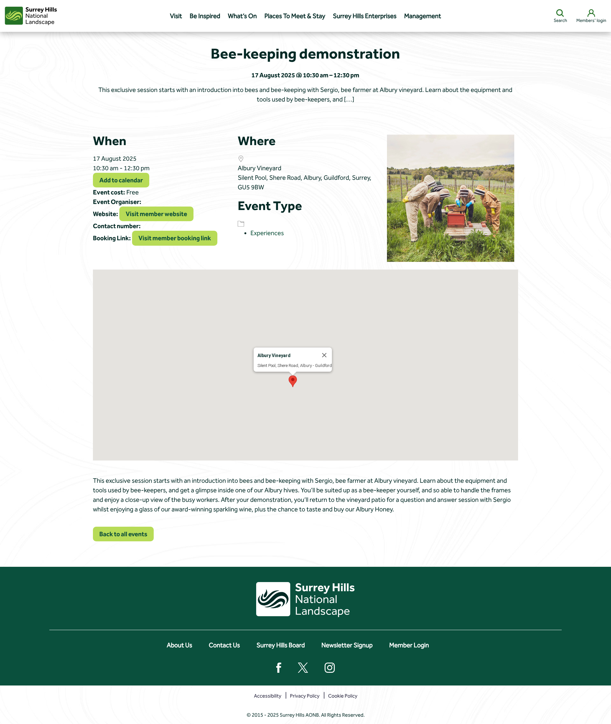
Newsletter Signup (347, 645)
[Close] (324, 355)
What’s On (242, 16)
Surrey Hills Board (280, 645)
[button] (293, 381)
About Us (179, 645)
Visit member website (156, 214)
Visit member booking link (174, 238)
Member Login (409, 645)
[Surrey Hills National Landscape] (31, 16)
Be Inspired (205, 16)
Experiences (267, 233)
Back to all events (123, 534)
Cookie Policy (342, 696)
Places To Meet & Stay (294, 16)
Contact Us (224, 645)
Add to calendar (121, 180)
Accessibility (267, 696)
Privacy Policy (305, 696)
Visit (176, 16)
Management (422, 16)
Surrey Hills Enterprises (365, 16)
